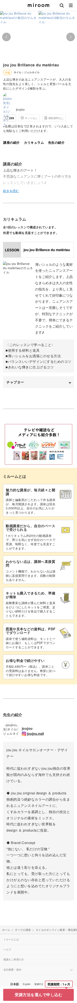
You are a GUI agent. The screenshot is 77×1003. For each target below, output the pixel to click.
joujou (20, 109)
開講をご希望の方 (13, 959)
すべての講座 (23, 929)
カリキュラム (34, 142)
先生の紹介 (56, 142)
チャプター (15, 382)
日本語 (14, 984)
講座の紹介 (11, 142)
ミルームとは (11, 939)
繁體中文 (38, 984)
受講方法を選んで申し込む (38, 994)
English (26, 984)
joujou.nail (35, 733)
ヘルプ (7, 949)
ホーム (6, 929)
